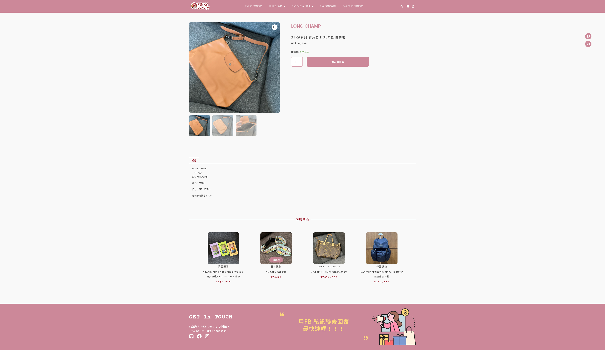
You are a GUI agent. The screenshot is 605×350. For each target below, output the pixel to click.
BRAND (275, 6)
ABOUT (253, 6)
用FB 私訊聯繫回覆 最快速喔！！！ (323, 325)
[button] (402, 6)
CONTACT (353, 6)
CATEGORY (301, 6)
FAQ (328, 6)
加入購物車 (337, 61)
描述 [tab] (194, 160)
